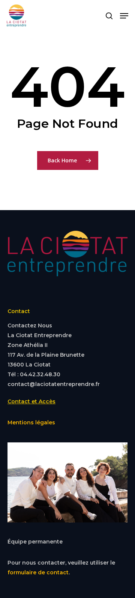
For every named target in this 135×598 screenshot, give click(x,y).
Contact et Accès (32, 401)
